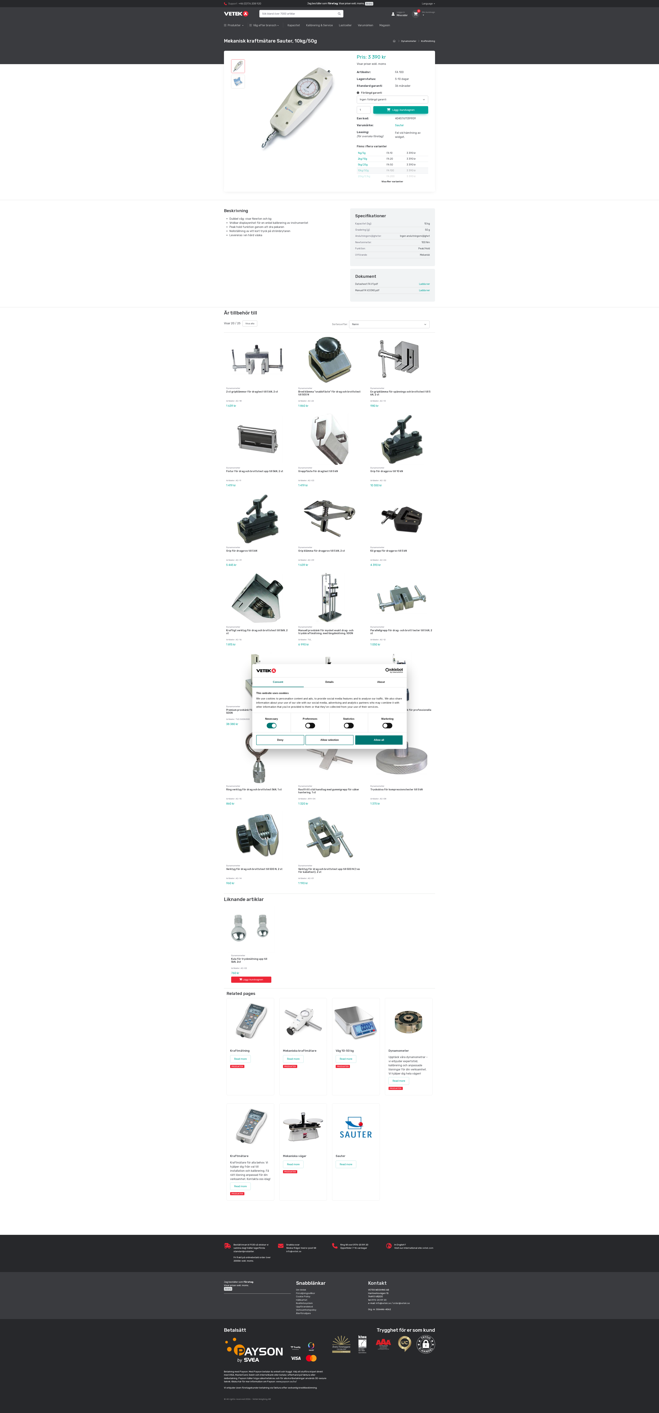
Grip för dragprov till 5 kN (241, 550)
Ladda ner (424, 284)
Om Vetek (301, 1290)
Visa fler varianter (392, 181)
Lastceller (345, 25)
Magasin (384, 25)
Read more (240, 1058)
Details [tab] (329, 681)
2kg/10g (362, 158)
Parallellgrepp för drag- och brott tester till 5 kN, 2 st (401, 632)
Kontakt (377, 1283)
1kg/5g (362, 153)
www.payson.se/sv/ (286, 1381)
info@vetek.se (293, 1251)
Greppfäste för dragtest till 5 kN (318, 471)
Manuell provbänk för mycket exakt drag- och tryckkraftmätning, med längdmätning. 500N (326, 632)
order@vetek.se (401, 1303)
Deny (280, 739)
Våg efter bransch (264, 25)
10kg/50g (363, 170)
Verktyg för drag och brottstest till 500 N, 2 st (254, 869)
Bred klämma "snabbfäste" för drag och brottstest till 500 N (329, 393)
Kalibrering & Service (319, 25)
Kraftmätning (428, 41)
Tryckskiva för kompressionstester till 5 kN (396, 789)
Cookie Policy (303, 1296)
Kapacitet (294, 25)
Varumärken (365, 25)
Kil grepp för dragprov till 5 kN (388, 550)
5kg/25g (363, 164)
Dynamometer (408, 41)
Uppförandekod (304, 1306)
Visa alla (249, 323)
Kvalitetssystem (304, 1303)
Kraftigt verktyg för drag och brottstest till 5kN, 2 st (257, 632)
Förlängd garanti (371, 92)
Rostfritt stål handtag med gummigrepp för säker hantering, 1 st (328, 791)
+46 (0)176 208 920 (250, 3)
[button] (426, 1344)
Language (427, 3)
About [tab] (381, 681)
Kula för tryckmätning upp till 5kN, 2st (249, 960)
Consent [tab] (278, 681)
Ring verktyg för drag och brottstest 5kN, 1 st (254, 789)
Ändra (369, 3)
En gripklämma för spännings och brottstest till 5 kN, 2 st (400, 393)
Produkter (234, 25)
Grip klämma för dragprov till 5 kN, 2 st (321, 550)
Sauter (399, 125)
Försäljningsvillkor (305, 1293)
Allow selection (329, 739)
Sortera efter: (340, 324)
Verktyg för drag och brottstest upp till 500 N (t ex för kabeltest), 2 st (329, 871)
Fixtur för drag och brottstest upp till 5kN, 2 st (254, 471)
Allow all (379, 739)
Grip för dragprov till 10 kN (386, 471)
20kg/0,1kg (364, 176)
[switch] (310, 725)
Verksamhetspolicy (306, 1310)
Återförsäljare (303, 1313)
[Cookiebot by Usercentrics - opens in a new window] (388, 670)
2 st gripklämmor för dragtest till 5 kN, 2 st (252, 391)
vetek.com (427, 1248)
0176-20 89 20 (378, 1300)
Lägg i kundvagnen (403, 109)
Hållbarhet (301, 1300)
